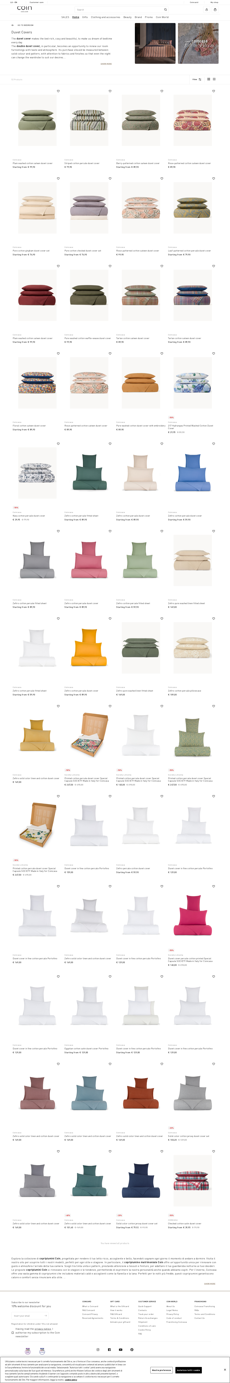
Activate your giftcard (120, 1322)
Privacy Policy (172, 1314)
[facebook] (109, 1350)
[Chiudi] (225, 1369)
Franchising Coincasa (176, 1322)
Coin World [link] (162, 17)
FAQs (196, 1310)
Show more (106, 64)
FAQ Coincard (88, 1310)
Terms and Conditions (204, 1314)
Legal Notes (172, 1310)
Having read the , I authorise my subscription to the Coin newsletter (37, 1332)
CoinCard (86, 1301)
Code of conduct (174, 1318)
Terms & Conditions (119, 1318)
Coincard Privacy (90, 1314)
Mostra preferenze (161, 1370)
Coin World (171, 1301)
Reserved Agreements (92, 1318)
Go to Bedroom (25, 25)
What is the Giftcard (119, 1306)
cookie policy (71, 1379)
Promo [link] (149, 17)
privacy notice (43, 1328)
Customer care (36, 2)
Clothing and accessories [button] (105, 17)
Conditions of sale (147, 1326)
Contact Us (199, 1318)
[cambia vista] (208, 79)
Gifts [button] (85, 17)
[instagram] (98, 1350)
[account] (206, 9)
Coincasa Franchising (204, 1306)
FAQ (140, 1334)
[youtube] (121, 1350)
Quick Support (145, 1306)
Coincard (194, 2)
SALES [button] (65, 17)
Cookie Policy (144, 1330)
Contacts (142, 1310)
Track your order (146, 1314)
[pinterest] (132, 1350)
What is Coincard (90, 1306)
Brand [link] (138, 17)
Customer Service (147, 1301)
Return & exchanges (148, 1318)
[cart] (215, 9)
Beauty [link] (127, 17)
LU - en (13, 2)
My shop (214, 2)
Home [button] (75, 17)
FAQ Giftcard (116, 1314)
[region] (115, 1370)
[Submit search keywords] (165, 9)
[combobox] (122, 9)
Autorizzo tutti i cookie (188, 1370)
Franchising (200, 1301)
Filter (195, 79)
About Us (170, 1306)
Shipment (142, 1322)
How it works (116, 1310)
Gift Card (115, 1301)
